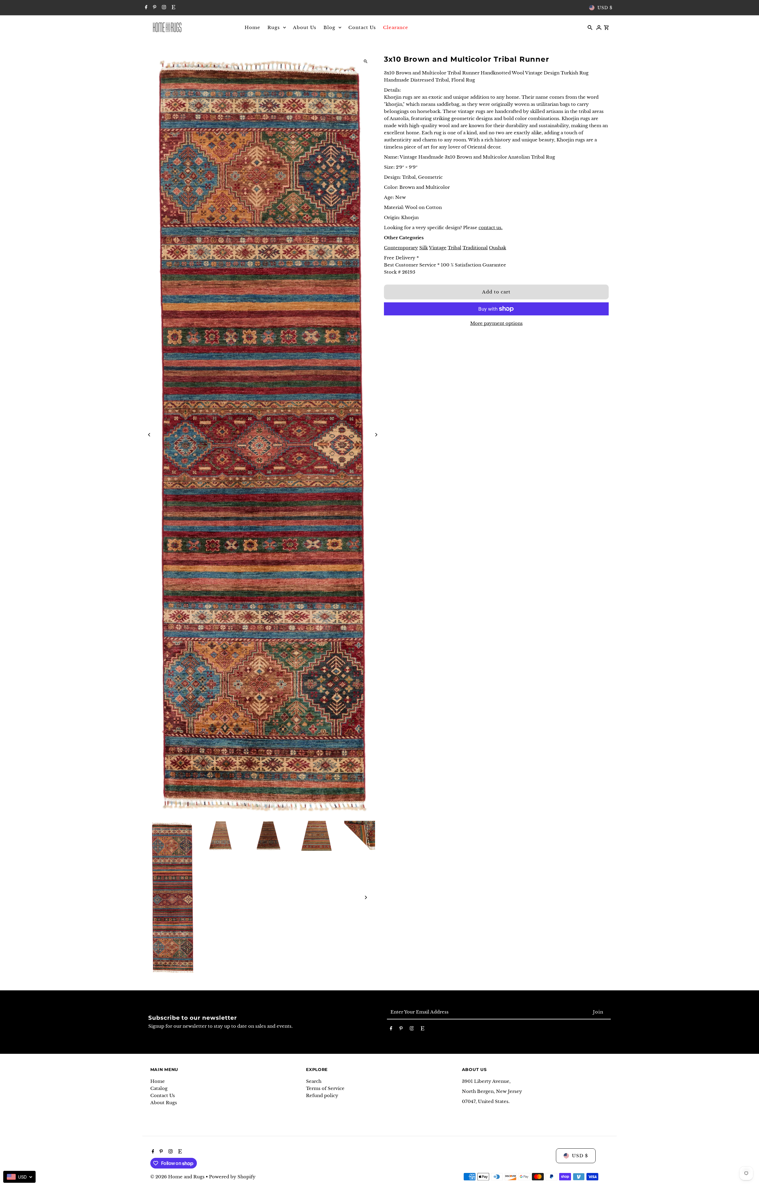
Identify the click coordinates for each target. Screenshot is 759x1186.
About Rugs (163, 1102)
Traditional (475, 247)
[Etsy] (172, 8)
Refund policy (322, 1095)
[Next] (375, 434)
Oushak (497, 247)
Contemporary (401, 247)
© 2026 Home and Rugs (178, 1176)
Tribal (454, 247)
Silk (423, 247)
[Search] (590, 27)
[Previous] (149, 434)
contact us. (491, 227)
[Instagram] (163, 8)
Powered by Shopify (232, 1176)
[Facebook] (145, 8)
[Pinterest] (154, 8)
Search (313, 1081)
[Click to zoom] (365, 61)
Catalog (159, 1088)
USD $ (605, 7)
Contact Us (162, 1095)
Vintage (438, 247)
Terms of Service (325, 1088)
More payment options (496, 323)
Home (157, 1081)
